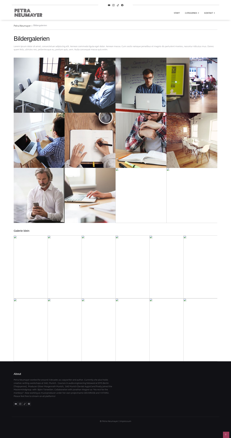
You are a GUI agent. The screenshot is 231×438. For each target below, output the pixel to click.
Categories (191, 13)
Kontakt (208, 13)
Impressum (125, 421)
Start (177, 13)
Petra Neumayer (22, 26)
